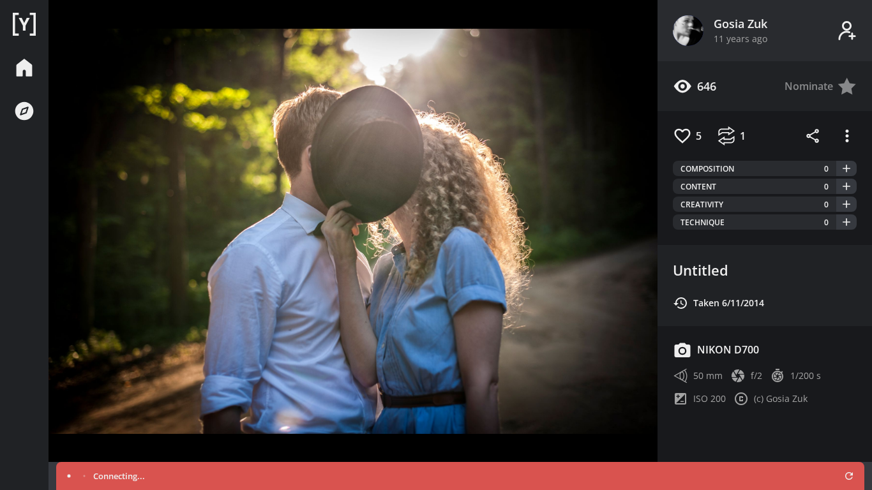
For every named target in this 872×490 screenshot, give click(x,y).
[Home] (24, 24)
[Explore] (24, 111)
